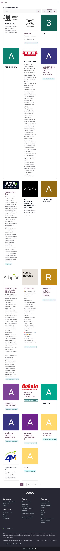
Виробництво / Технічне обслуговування (34, 400)
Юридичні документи (47, 518)
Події (42, 510)
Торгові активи (45, 503)
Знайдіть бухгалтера (28, 513)
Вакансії (43, 507)
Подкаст (43, 512)
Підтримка (25, 504)
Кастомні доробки (27, 508)
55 (35, 484)
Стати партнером (27, 518)
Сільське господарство (49, 299)
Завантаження (7, 512)
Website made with (28, 549)
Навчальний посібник (9, 502)
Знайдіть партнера (27, 516)
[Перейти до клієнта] (30, 22)
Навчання (24, 510)
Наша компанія (45, 502)
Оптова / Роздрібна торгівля (13, 379)
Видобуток (8, 264)
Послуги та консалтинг (30, 347)
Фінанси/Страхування (30, 471)
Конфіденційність (46, 520)
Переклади (6, 518)
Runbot (5, 516)
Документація (7, 503)
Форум (5, 505)
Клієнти (43, 516)
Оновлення (25, 506)
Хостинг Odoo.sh (26, 502)
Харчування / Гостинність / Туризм (33, 43)
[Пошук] (38, 11)
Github (5, 515)
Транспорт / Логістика (48, 78)
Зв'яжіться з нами (46, 505)
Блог (42, 514)
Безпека (43, 522)
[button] (57, 2)
